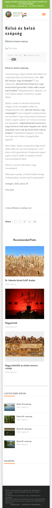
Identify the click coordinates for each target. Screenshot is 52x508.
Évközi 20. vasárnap (24, 416)
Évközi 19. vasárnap (24, 429)
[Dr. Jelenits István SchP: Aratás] (24, 262)
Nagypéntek (11, 322)
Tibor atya (12, 48)
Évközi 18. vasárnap (24, 441)
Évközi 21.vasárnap (24, 404)
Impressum (15, 504)
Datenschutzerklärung (31, 504)
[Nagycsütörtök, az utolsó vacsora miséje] (24, 347)
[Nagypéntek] (24, 305)
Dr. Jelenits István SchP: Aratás (20, 280)
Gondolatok (33, 55)
